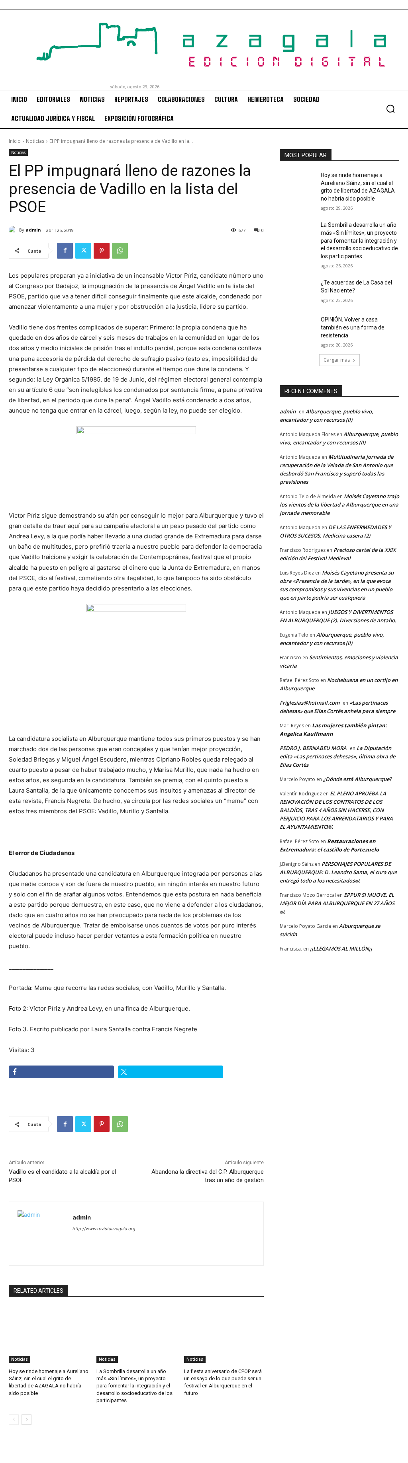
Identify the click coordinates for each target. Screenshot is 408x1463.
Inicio (15, 141)
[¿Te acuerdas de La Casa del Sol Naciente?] (298, 291)
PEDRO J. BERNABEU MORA (313, 748)
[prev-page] (14, 1419)
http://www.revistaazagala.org (104, 1228)
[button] (390, 108)
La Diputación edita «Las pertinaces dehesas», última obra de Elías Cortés (337, 756)
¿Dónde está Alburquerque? (357, 779)
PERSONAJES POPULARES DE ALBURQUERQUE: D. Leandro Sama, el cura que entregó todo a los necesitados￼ (338, 872)
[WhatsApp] (120, 251)
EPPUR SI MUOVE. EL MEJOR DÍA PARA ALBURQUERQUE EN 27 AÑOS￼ (337, 903)
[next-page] (26, 1419)
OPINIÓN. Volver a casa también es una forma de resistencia (352, 327)
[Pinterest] (102, 251)
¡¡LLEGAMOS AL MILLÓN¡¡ (341, 948)
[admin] (14, 230)
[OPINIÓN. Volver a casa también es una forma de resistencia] (298, 328)
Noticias (35, 141)
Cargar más (337, 359)
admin (33, 230)
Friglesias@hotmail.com (309, 702)
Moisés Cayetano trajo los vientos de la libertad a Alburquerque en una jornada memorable (339, 504)
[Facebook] (65, 251)
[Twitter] (83, 251)
